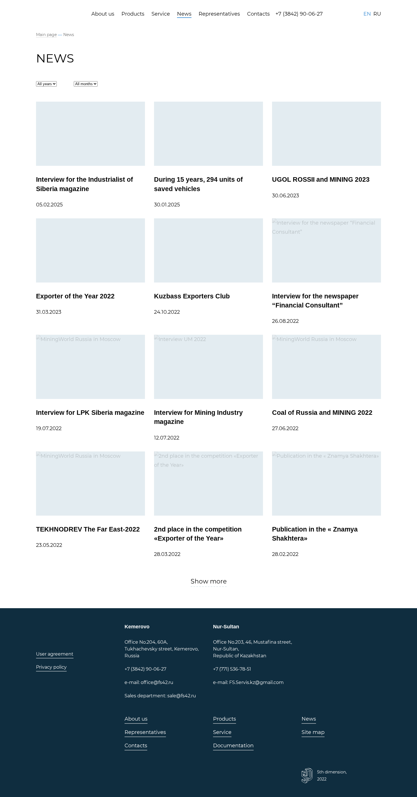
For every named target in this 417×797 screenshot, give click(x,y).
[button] (209, 582)
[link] (61, 14)
